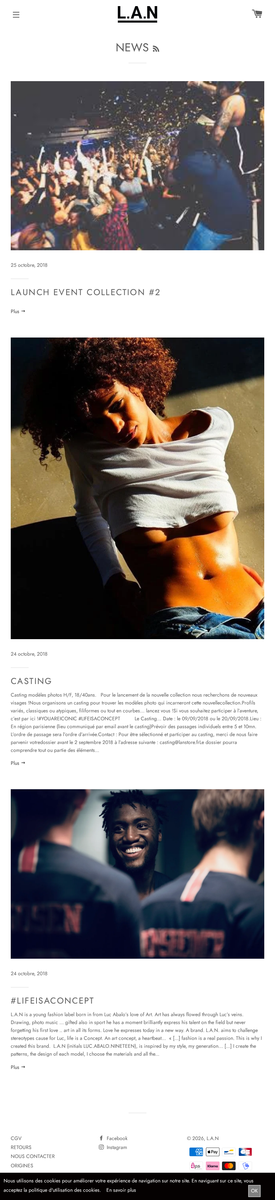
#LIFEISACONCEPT (52, 1000)
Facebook (116, 1138)
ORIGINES (22, 1165)
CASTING (32, 681)
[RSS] (156, 49)
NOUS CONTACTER (33, 1156)
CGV (16, 1138)
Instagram (116, 1147)
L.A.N (213, 1138)
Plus (16, 311)
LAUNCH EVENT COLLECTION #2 (86, 292)
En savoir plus (121, 1190)
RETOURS (21, 1147)
